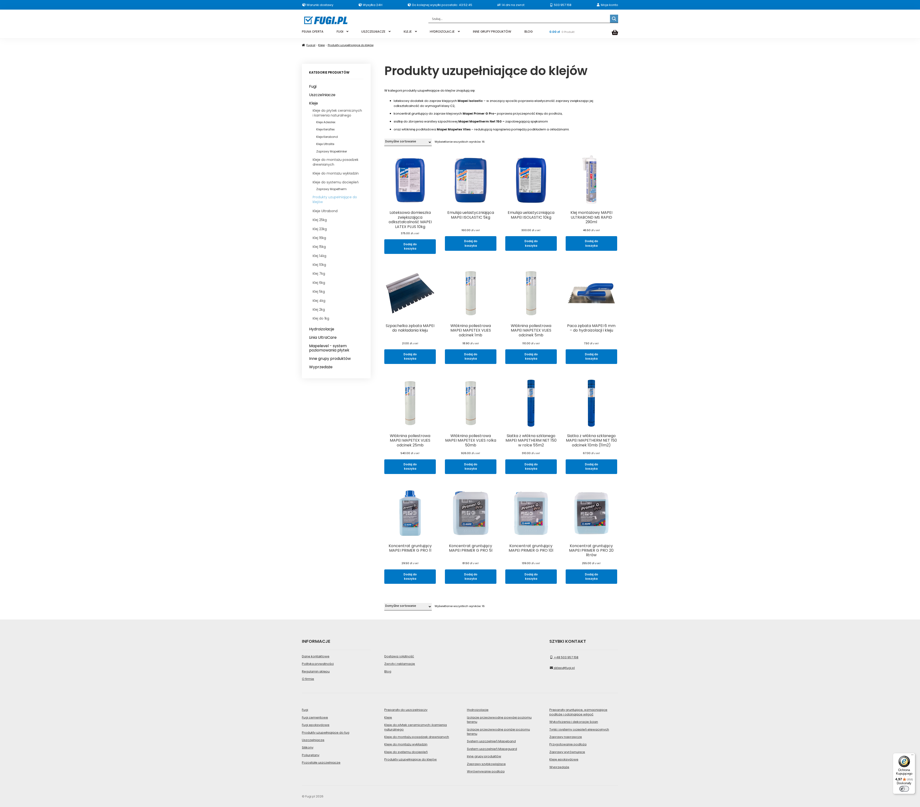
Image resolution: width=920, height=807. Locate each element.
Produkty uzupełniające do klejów (351, 45)
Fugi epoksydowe (315, 725)
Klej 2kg (319, 309)
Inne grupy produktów (330, 359)
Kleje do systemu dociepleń (336, 182)
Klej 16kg (319, 237)
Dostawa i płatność (399, 656)
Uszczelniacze (322, 95)
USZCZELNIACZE (373, 31)
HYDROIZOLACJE (442, 31)
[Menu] (912, 756)
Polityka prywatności (318, 663)
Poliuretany (310, 755)
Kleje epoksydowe (563, 759)
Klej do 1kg (321, 318)
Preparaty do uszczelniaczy (405, 710)
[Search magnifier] (614, 19)
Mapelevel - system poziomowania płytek (329, 348)
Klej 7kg (319, 273)
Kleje (321, 45)
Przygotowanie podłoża (567, 744)
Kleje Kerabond (327, 136)
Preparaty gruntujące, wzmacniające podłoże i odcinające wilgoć (578, 712)
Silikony (307, 747)
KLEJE (408, 31)
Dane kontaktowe (315, 656)
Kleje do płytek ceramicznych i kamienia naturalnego (337, 113)
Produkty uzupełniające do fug (325, 732)
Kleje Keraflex (325, 129)
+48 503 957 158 (565, 657)
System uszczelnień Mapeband (491, 741)
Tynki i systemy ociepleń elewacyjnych (579, 729)
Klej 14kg (319, 255)
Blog (387, 671)
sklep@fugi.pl (564, 668)
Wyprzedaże (321, 367)
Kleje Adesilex (325, 122)
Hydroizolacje (321, 329)
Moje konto (609, 5)
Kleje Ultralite (325, 144)
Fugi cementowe (315, 717)
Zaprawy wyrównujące (567, 752)
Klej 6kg (319, 282)
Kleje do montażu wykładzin (336, 173)
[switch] (904, 789)
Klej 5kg (319, 291)
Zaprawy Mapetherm (331, 189)
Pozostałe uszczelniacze (321, 762)
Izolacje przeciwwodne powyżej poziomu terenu (499, 719)
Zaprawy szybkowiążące (486, 764)
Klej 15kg (319, 246)
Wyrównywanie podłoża (486, 771)
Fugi (312, 86)
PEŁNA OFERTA (312, 31)
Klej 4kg (319, 300)
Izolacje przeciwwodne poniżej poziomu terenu (498, 731)
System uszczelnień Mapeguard (492, 749)
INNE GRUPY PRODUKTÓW (492, 31)
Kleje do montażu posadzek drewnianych (335, 162)
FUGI (340, 31)
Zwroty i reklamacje (399, 663)
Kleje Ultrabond (325, 211)
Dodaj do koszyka (410, 246)
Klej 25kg (320, 219)
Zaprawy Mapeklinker (331, 151)
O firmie (308, 679)
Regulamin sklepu (316, 671)
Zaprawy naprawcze (565, 737)
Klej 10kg (319, 264)
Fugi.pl (310, 45)
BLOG (528, 31)
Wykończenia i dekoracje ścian (573, 721)
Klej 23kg (320, 229)
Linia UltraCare (323, 337)
